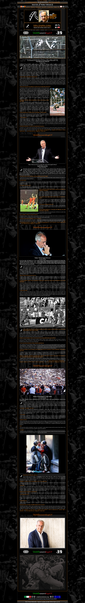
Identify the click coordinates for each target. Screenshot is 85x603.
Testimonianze (38, 7)
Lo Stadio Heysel (50, 7)
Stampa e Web (56, 7)
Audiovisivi (33, 7)
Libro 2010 (44, 7)
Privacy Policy (40, 0)
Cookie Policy (45, 0)
